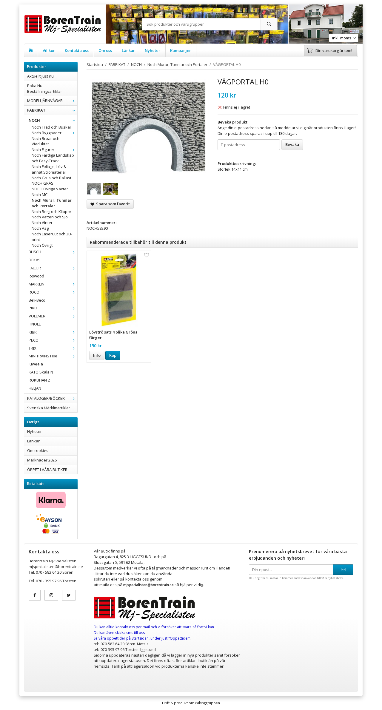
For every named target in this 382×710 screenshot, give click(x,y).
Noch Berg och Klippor (51, 211)
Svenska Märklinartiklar (48, 407)
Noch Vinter (42, 222)
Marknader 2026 (42, 460)
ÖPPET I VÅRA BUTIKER (47, 469)
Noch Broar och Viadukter (45, 141)
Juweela (36, 364)
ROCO (34, 292)
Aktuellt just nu (40, 76)
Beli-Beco (37, 300)
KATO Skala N (41, 372)
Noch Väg (40, 228)
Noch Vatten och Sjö (50, 217)
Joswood (36, 276)
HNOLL (35, 324)
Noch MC (39, 194)
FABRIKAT (36, 110)
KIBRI (33, 332)
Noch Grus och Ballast (51, 177)
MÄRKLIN (36, 284)
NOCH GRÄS (42, 183)
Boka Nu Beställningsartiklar (44, 88)
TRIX (32, 348)
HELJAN (35, 388)
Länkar (128, 50)
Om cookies (37, 450)
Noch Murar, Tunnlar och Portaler (52, 203)
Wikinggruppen (207, 702)
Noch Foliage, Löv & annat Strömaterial (49, 169)
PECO (33, 340)
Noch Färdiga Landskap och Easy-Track (53, 157)
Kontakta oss (77, 50)
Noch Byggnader (46, 132)
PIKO (33, 308)
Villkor (49, 50)
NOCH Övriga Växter (50, 189)
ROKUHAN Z (39, 380)
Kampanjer (180, 50)
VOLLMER (37, 316)
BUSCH (35, 251)
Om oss (105, 50)
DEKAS (35, 260)
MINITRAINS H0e (43, 356)
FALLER (35, 268)
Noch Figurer (43, 149)
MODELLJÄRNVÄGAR (45, 100)
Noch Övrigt (42, 245)
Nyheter (152, 50)
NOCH (34, 120)
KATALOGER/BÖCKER (46, 398)
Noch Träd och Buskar (51, 127)
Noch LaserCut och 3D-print (52, 236)
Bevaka (292, 144)
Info (97, 355)
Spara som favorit (112, 203)
